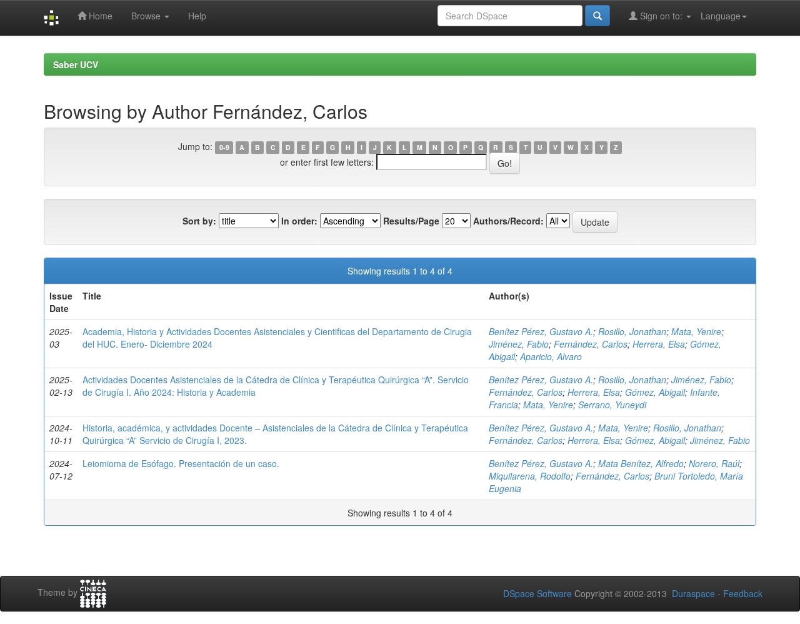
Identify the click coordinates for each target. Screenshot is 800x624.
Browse (147, 15)
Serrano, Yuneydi (612, 404)
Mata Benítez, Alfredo (641, 463)
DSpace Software (537, 593)
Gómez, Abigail (655, 392)
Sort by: (199, 220)
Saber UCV (75, 64)
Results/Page (411, 220)
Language (721, 15)
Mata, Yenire (696, 331)
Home (99, 15)
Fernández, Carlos (591, 344)
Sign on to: (661, 15)
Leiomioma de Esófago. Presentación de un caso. (180, 463)
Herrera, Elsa (658, 344)
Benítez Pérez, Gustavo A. (541, 331)
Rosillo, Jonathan (632, 331)
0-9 (224, 147)
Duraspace (693, 593)
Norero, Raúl (714, 463)
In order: (299, 220)
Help (197, 15)
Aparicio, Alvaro (551, 356)
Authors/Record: (508, 220)
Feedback (742, 593)
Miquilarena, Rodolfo (530, 476)
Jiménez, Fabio (519, 344)
